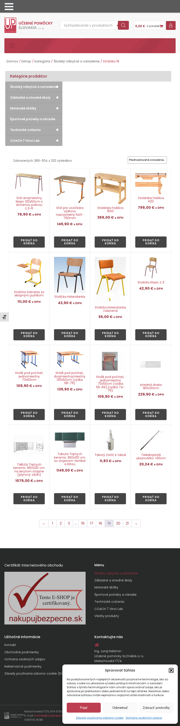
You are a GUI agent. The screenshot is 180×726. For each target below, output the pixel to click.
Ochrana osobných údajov (144, 718)
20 (118, 523)
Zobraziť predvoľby (156, 708)
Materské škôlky (34, 108)
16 (83, 523)
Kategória (42, 61)
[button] (171, 670)
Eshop (26, 61)
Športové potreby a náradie (32, 119)
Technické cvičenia (34, 130)
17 (91, 523)
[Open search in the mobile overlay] (94, 25)
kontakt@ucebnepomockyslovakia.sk (60, 715)
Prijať (84, 708)
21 (127, 523)
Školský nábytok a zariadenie (77, 61)
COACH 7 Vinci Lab (34, 141)
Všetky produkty (106, 616)
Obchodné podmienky (21, 652)
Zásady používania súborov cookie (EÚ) (34, 673)
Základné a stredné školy (34, 97)
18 (100, 523)
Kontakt (10, 645)
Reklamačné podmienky (22, 666)
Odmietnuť (120, 708)
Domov (12, 61)
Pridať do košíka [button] (29, 241)
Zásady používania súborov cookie (99, 718)
